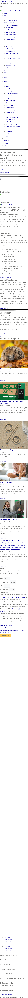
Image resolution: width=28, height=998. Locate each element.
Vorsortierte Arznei (10, 41)
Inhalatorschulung (10, 37)
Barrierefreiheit (8, 942)
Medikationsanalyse (11, 34)
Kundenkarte (9, 63)
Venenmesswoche (6, 482)
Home (5, 13)
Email (2, 586)
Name (2, 578)
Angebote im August (7, 450)
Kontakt (6, 75)
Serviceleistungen (9, 22)
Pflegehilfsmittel (10, 44)
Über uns (6, 15)
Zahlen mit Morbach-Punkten (10, 550)
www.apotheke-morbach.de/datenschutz (12, 597)
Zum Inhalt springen (6, 1)
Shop (5, 77)
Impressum (7, 937)
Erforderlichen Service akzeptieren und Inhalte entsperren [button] (12, 631)
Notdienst (6, 72)
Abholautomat (9, 29)
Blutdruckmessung (10, 39)
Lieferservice (9, 46)
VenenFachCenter (10, 32)
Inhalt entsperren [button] (5, 628)
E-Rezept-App (9, 27)
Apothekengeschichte (11, 20)
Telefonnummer (5, 582)
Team (7, 18)
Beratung (8, 60)
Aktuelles (6, 68)
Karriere (6, 70)
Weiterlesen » (4, 380)
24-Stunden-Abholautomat (9, 519)
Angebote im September (9, 369)
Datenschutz (4, 592)
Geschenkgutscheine (11, 65)
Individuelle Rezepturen (12, 53)
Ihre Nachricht (4, 589)
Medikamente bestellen (12, 25)
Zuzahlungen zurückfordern (13, 58)
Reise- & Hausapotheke (12, 56)
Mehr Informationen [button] (6, 625)
